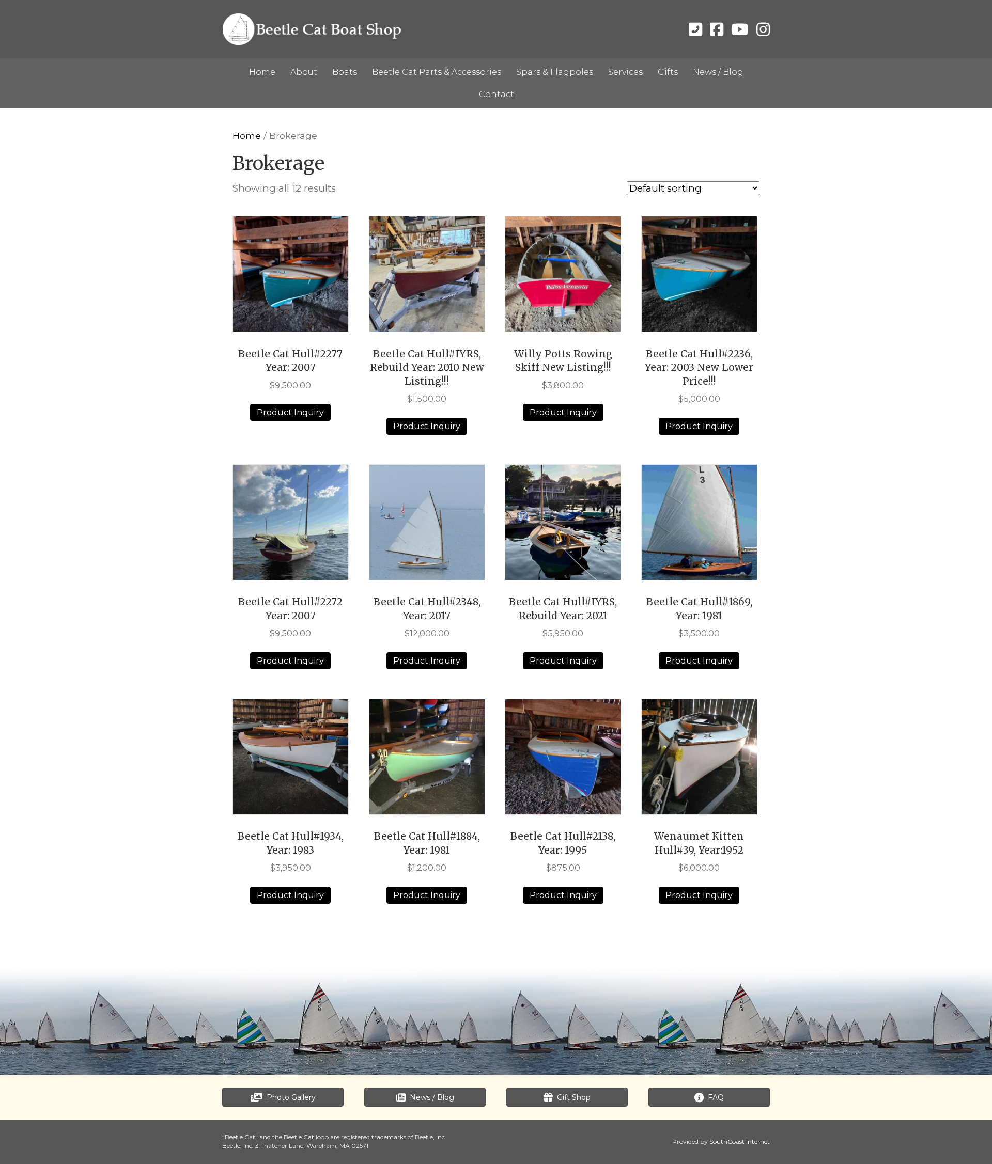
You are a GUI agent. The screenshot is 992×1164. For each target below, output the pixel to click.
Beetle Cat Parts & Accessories (436, 72)
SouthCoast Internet (739, 1141)
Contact (496, 94)
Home (262, 72)
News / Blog (718, 72)
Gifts (668, 72)
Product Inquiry (290, 412)
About (303, 72)
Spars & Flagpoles (554, 72)
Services (625, 72)
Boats (344, 72)
